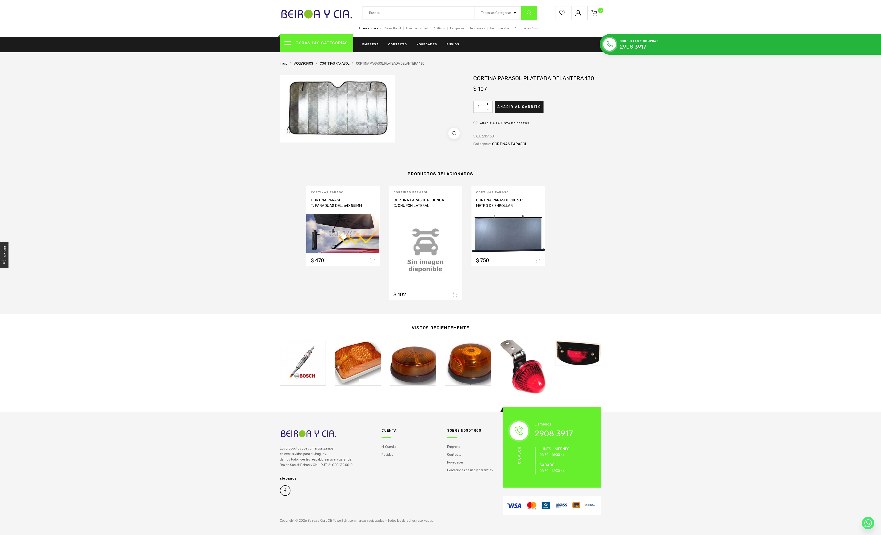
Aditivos (439, 28)
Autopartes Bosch (527, 28)
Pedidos (387, 455)
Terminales (477, 28)
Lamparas (457, 28)
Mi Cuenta (389, 447)
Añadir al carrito (519, 107)
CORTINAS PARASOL (334, 64)
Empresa (370, 44)
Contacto (397, 44)
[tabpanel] (343, 226)
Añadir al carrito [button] (372, 261)
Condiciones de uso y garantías (470, 470)
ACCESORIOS (303, 64)
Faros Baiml (393, 28)
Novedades (426, 44)
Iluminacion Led (417, 28)
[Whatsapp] (868, 523)
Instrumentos (499, 28)
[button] (454, 133)
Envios (452, 44)
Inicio (283, 64)
